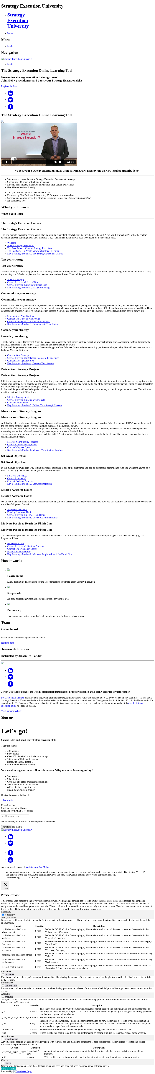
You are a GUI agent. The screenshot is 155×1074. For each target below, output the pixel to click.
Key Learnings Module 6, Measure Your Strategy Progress (35, 450)
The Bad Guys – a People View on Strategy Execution (33, 251)
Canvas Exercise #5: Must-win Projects (26, 400)
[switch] (3, 974)
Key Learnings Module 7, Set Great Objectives (29, 484)
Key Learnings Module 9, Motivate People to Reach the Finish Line (39, 554)
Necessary (10, 914)
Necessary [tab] (6, 911)
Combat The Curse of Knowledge (23, 318)
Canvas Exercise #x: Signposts (22, 444)
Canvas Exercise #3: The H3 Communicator (28, 321)
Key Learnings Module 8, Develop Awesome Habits (32, 517)
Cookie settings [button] (13, 877)
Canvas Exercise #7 (16, 478)
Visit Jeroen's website (11, 711)
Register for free (9, 86)
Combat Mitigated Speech (19, 447)
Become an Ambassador (18, 551)
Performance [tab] (7, 982)
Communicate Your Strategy (20, 316)
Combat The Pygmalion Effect (21, 549)
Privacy (19, 867)
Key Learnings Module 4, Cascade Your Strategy (30, 363)
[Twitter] (10, 99)
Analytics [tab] (5, 993)
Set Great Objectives (17, 475)
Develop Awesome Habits (19, 512)
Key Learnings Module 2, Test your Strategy (28, 287)
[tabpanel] (77, 944)
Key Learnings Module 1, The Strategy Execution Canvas (35, 253)
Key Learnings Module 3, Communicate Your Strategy (33, 324)
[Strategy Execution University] (16, 59)
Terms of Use (7, 867)
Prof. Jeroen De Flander (12, 697)
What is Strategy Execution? (20, 245)
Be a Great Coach (15, 543)
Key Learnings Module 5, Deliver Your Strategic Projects (34, 405)
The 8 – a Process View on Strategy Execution (29, 248)
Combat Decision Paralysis (20, 481)
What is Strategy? (15, 279)
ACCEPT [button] (33, 877)
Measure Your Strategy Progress (22, 442)
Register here (7, 642)
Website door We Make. (37, 867)
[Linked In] (10, 93)
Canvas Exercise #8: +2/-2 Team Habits (26, 515)
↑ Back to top (7, 800)
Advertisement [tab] (8, 1036)
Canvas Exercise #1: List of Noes (23, 282)
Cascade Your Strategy (18, 355)
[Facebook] (10, 106)
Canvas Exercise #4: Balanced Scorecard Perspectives (33, 358)
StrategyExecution (18, 20)
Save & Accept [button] (8, 1068)
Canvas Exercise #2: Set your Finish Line (27, 285)
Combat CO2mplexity (17, 402)
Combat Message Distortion (20, 360)
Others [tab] (4, 1060)
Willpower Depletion (17, 509)
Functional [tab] (6, 971)
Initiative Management (18, 397)
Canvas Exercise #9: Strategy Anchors (25, 546)
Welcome (11, 242)
